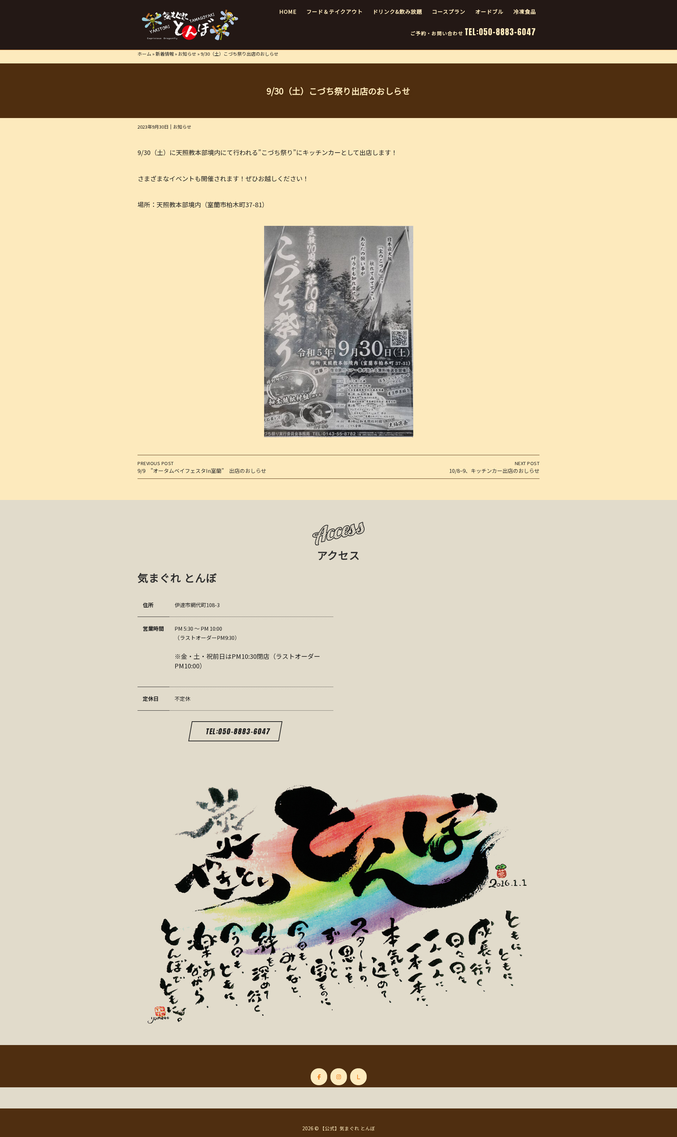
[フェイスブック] (319, 1076)
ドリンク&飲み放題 (397, 11)
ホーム (144, 53)
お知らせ (187, 53)
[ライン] (358, 1076)
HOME (288, 11)
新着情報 (164, 53)
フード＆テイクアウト (334, 11)
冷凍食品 (524, 11)
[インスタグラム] (338, 1076)
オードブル (489, 11)
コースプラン (448, 11)
